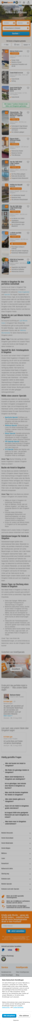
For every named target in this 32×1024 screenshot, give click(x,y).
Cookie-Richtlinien (18, 1007)
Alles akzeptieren (9, 1016)
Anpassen (16, 1020)
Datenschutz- (6, 1007)
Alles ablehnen (24, 1016)
